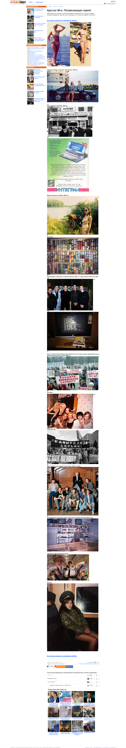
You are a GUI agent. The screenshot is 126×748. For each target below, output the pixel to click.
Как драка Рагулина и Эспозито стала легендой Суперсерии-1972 (77, 705)
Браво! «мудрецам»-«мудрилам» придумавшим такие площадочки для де (45, 63)
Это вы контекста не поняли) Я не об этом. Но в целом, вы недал (43, 62)
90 (49, 662)
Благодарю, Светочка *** (34, 65)
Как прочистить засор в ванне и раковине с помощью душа (65, 718)
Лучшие (61, 6)
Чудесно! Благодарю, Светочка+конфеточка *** (39, 58)
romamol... (91, 678)
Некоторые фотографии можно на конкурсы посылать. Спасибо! (43, 57)
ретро (61, 662)
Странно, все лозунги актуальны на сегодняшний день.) (41, 56)
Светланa (98, 662)
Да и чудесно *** (32, 52)
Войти (113, 1)
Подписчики (39, 2)
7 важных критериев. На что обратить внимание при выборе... (65, 704)
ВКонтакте (70, 666)
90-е (58, 662)
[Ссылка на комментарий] (50, 686)
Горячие (55, 6)
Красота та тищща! (33, 61)
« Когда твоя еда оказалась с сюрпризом (56, 663)
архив (53, 662)
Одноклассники (62, 666)
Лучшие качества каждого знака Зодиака (65, 733)
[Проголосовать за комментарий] (97, 675)
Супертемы (30, 67)
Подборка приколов (89, 732)
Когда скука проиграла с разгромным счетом (53, 718)
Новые (50, 6)
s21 (89, 681)
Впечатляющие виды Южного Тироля (77, 718)
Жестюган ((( (32, 53)
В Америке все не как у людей (35, 55)
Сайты (31, 2)
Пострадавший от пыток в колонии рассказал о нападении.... (77, 733)
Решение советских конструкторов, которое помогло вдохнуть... (89, 718)
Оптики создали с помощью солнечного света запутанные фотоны (53, 734)
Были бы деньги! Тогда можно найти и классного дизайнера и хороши (44, 48)
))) (29, 50)
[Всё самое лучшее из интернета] (18, 4)
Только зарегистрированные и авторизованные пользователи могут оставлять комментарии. (72, 672)
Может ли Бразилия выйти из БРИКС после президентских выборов (89, 704)
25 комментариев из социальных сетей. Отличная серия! (53, 704)
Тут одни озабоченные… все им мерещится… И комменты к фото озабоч (45, 47)
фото (51, 662)
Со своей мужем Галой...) (34, 60)
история (56, 662)
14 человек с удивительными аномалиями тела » (89, 663)
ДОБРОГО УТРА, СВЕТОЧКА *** (36, 51)
